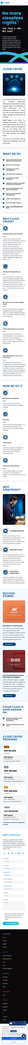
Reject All (14, 1042)
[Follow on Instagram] (8, 853)
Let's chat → (13, 1031)
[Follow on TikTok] (23, 853)
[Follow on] (15, 853)
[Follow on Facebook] (4, 853)
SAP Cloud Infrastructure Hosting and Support (13, 676)
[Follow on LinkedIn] (12, 853)
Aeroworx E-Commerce (13, 626)
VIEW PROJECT (9, 644)
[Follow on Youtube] (19, 853)
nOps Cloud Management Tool (14, 207)
